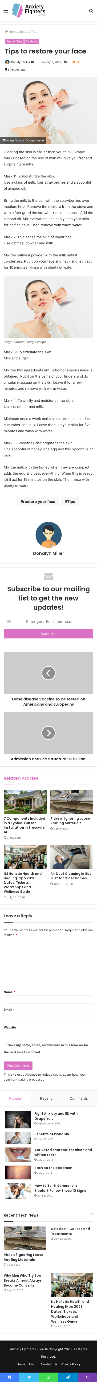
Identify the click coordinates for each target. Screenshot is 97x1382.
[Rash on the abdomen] (18, 1172)
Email (9, 1010)
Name (9, 992)
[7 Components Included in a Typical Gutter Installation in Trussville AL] (25, 802)
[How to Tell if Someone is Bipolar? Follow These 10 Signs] (18, 1191)
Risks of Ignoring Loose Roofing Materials (70, 820)
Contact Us (49, 1364)
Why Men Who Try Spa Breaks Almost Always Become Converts (23, 1280)
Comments (79, 1098)
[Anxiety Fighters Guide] (28, 10)
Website (10, 1027)
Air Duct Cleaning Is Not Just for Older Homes (70, 875)
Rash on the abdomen (53, 1167)
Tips (71, 501)
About (33, 1364)
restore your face (39, 501)
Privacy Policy (71, 1364)
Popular (15, 1098)
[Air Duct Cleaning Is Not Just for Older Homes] (71, 857)
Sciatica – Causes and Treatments (70, 1231)
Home (21, 1364)
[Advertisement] (48, 71)
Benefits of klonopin (51, 1134)
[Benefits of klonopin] (18, 1138)
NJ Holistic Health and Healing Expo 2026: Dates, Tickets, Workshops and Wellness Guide (23, 882)
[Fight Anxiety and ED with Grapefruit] (18, 1120)
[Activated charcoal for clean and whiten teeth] (18, 1155)
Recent (46, 1098)
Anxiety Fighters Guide (27, 1349)
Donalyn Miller (48, 553)
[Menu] (6, 12)
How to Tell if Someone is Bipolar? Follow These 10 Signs (60, 1188)
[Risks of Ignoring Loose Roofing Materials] (71, 802)
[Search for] (91, 12)
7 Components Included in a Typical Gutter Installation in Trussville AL (24, 825)
